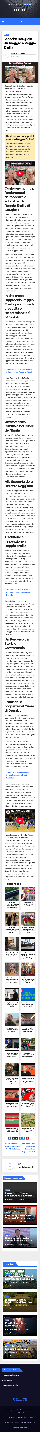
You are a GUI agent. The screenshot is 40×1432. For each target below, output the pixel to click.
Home (8, 1417)
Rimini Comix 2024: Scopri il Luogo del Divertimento (16, 1349)
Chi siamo (24, 1417)
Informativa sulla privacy (11, 1375)
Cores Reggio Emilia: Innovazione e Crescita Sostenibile (18, 1240)
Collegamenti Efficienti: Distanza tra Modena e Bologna (19, 1279)
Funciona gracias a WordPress (14, 1410)
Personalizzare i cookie (20, 1427)
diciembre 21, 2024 (14, 1282)
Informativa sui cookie (10, 1385)
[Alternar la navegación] (21, 21)
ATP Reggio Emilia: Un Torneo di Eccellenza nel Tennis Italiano (19, 1218)
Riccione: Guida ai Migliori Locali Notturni (18, 1301)
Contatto (31, 1417)
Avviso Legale (7, 1380)
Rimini (7, 1343)
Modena (8, 1273)
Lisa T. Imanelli (19, 53)
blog (7, 1296)
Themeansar (20, 1412)
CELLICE (20, 10)
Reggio (6, 34)
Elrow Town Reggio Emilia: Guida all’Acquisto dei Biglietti (20, 1196)
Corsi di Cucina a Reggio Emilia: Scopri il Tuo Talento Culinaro (12, 1146)
